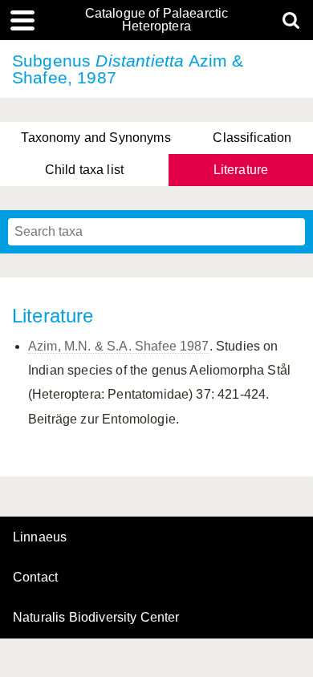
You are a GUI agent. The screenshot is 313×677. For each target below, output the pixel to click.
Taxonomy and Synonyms (95, 137)
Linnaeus (40, 537)
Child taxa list (84, 169)
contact (35, 577)
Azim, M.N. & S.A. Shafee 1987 (118, 346)
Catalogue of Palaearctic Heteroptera (157, 20)
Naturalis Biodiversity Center (96, 617)
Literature (241, 169)
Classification (252, 137)
